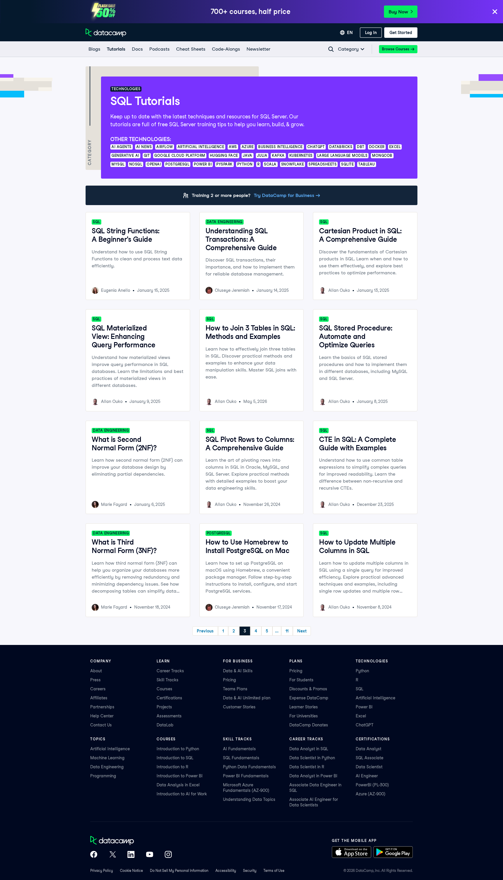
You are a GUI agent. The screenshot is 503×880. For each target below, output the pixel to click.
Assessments (169, 716)
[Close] (495, 12)
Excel (361, 716)
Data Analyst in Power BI (313, 776)
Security (249, 870)
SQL (359, 689)
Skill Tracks (167, 680)
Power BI (364, 707)
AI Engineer (367, 776)
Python (362, 671)
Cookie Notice (131, 870)
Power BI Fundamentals (246, 776)
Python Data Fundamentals (249, 767)
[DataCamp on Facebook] (93, 855)
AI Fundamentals (239, 748)
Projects (164, 707)
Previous (205, 631)
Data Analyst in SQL (308, 748)
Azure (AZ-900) (370, 794)
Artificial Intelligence (375, 698)
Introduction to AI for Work (182, 794)
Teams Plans (235, 689)
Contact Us (101, 725)
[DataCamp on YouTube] (149, 855)
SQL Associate (369, 757)
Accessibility (225, 870)
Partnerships (102, 707)
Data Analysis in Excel (178, 785)
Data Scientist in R (306, 767)
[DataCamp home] (131, 841)
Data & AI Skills (238, 671)
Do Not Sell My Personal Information (179, 870)
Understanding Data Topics (249, 799)
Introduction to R (172, 767)
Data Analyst (368, 748)
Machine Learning (107, 757)
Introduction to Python (178, 748)
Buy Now (398, 12)
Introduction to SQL (175, 757)
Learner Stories (303, 707)
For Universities (303, 716)
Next (302, 631)
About (96, 671)
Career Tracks (170, 671)
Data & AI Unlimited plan (246, 698)
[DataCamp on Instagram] (168, 855)
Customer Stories (239, 707)
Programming (103, 776)
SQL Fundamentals (241, 757)
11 (287, 631)
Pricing (229, 680)
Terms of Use (273, 870)
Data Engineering (107, 767)
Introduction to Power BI (180, 776)
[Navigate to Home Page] (106, 32)
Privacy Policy (101, 870)
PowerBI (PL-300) (372, 785)
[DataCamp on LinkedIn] (130, 855)
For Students (301, 680)
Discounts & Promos (308, 689)
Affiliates (98, 698)
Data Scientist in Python (312, 757)
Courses (164, 689)
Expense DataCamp (308, 698)
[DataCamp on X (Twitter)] (112, 855)
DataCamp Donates (308, 725)
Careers (98, 689)
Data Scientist (369, 767)
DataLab (165, 725)
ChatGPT (364, 725)
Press (95, 680)
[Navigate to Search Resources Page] (331, 49)
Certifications (169, 698)
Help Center (102, 716)
